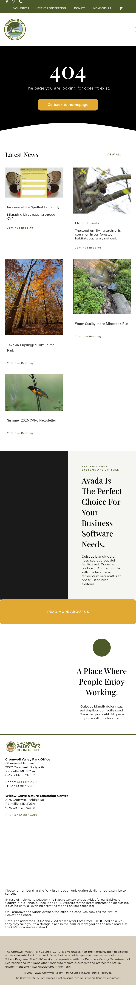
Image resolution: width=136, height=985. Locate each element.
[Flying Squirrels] (102, 191)
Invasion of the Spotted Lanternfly (33, 207)
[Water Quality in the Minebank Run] (102, 286)
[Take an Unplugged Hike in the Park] (34, 297)
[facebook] (6, 1)
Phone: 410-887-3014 (21, 814)
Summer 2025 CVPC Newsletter (31, 420)
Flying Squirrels (87, 223)
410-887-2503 (27, 782)
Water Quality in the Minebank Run (101, 324)
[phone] (20, 1)
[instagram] (13, 1)
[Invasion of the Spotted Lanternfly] (34, 183)
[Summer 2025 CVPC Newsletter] (34, 392)
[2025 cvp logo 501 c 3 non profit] (14, 19)
